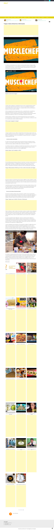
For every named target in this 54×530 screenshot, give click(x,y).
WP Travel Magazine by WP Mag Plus (30, 528)
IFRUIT (6, 3)
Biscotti (25, 17)
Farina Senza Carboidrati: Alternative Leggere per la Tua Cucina (12, 21)
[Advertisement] (27, 11)
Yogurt (36, 17)
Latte (32, 17)
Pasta (8, 17)
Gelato (29, 17)
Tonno (21, 17)
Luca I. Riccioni (15, 513)
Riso (11, 17)
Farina (15, 17)
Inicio (5, 17)
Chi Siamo (42, 17)
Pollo (18, 17)
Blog (39, 17)
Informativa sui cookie (8, 524)
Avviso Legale (6, 523)
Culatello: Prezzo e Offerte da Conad (42, 20)
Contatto (47, 17)
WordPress (23, 528)
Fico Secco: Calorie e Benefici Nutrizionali (26, 20)
